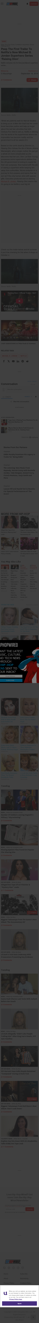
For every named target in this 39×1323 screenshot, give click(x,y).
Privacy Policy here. (15, 1299)
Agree (19, 1303)
